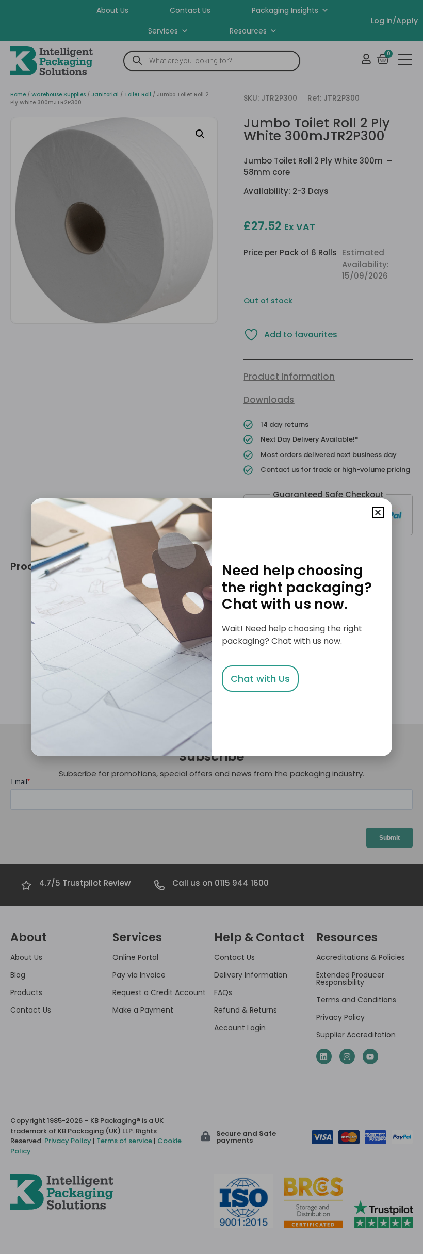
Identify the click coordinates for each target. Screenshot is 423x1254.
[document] (211, 627)
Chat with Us (260, 678)
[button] (378, 512)
